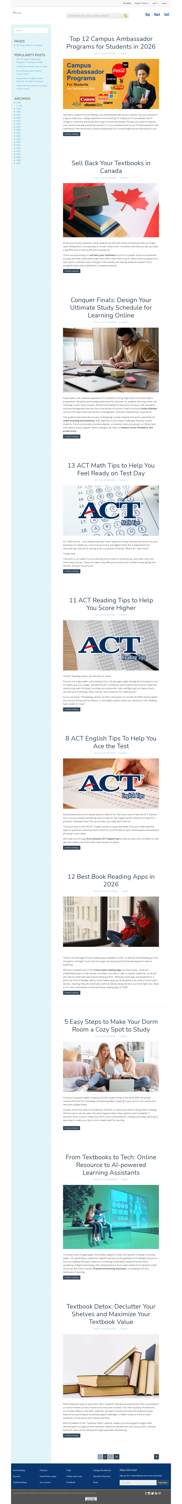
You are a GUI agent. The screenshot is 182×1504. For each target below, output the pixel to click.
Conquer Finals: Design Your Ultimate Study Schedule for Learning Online (111, 308)
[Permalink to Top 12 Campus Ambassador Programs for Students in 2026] (111, 83)
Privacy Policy (91, 1493)
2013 (18, 145)
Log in (164, 3)
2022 (18, 118)
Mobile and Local (74, 1476)
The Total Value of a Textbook (29, 45)
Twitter (152, 1493)
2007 (18, 163)
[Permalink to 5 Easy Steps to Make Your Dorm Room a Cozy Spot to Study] (111, 1066)
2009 (18, 157)
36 (116, 1456)
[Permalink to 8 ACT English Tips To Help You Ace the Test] (111, 783)
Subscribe (162, 1482)
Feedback (70, 1482)
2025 (18, 108)
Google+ (157, 1493)
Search (125, 15)
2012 (18, 148)
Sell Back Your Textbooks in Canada (111, 167)
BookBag (127, 3)
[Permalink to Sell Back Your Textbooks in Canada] (111, 209)
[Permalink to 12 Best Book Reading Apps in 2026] (111, 921)
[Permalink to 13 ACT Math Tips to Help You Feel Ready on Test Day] (111, 510)
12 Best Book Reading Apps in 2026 (31, 66)
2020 (18, 124)
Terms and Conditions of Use (65, 1493)
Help (68, 1470)
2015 (18, 139)
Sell (166, 14)
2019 (18, 127)
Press (95, 1482)
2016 (18, 136)
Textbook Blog (20, 1482)
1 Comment (125, 891)
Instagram (149, 1493)
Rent (157, 14)
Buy (147, 14)
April (20, 105)
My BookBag (19, 1470)
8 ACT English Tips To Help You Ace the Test (111, 742)
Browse (16, 1476)
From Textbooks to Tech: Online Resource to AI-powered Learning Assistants (111, 1165)
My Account (45, 1482)
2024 (18, 111)
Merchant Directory (102, 1476)
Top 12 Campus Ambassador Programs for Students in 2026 (111, 42)
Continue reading (71, 134)
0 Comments (123, 53)
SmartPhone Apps (48, 1476)
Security (79, 1493)
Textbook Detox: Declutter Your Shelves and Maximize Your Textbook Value (111, 1314)
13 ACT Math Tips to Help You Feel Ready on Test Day (111, 469)
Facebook (145, 1493)
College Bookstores (102, 1470)
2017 (18, 133)
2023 (18, 115)
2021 (18, 121)
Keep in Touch (141, 3)
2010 (18, 154)
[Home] (17, 12)
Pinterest (160, 1493)
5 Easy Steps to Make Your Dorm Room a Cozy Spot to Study (111, 1025)
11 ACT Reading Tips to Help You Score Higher (111, 604)
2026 (18, 102)
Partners (43, 1470)
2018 (18, 130)
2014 (18, 142)
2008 (18, 160)
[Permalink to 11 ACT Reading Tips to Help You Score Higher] (111, 645)
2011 (18, 151)
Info (155, 3)
